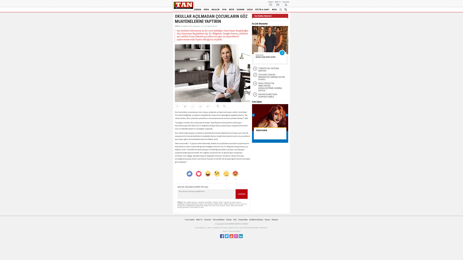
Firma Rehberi (219, 219)
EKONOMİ (240, 9)
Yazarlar (285, 2)
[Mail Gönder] (192, 106)
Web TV (199, 219)
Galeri (270, 2)
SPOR (224, 9)
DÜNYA (206, 9)
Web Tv (278, 2)
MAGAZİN (215, 9)
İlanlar (229, 219)
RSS (235, 219)
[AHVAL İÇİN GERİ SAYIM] (270, 40)
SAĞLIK (250, 9)
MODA (274, 9)
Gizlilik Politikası (256, 219)
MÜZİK (231, 9)
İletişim (275, 219)
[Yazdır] (200, 106)
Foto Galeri (189, 219)
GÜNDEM (197, 9)
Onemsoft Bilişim (234, 231)
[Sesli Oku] (208, 106)
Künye (267, 219)
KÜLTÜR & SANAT (262, 9)
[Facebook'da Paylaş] (177, 106)
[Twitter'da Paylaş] (185, 106)
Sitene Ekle (243, 219)
